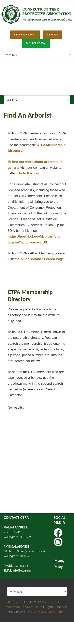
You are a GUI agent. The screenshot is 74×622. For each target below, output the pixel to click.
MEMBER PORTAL (36, 43)
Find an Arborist (25, 34)
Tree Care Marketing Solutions (45, 611)
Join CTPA (52, 34)
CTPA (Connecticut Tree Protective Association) (37, 15)
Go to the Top (28, 173)
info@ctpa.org (22, 570)
